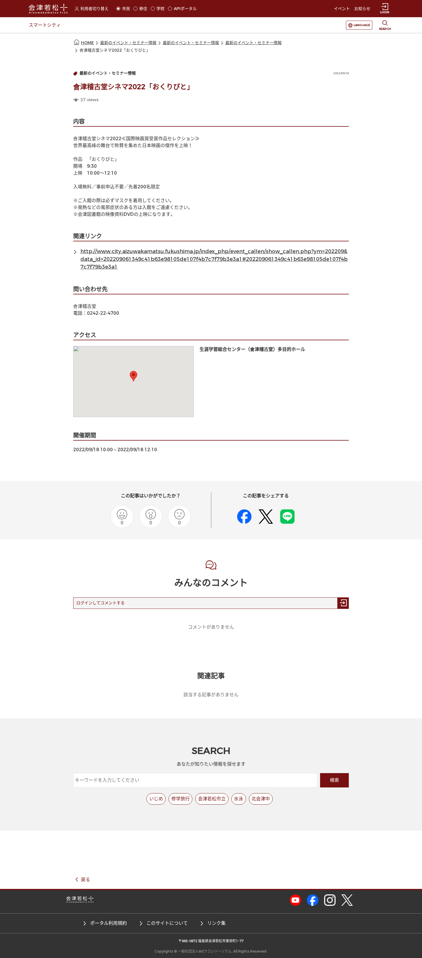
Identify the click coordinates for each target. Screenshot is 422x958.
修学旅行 (180, 799)
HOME (87, 43)
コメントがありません (211, 627)
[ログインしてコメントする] (343, 603)
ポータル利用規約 (108, 923)
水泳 (238, 799)
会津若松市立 (212, 799)
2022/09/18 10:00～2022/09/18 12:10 (115, 450)
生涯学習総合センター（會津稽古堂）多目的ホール (252, 349)
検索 (334, 780)
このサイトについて (167, 923)
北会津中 (260, 799)
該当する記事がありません (211, 695)
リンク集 (216, 923)
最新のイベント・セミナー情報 (128, 43)
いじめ (156, 799)
